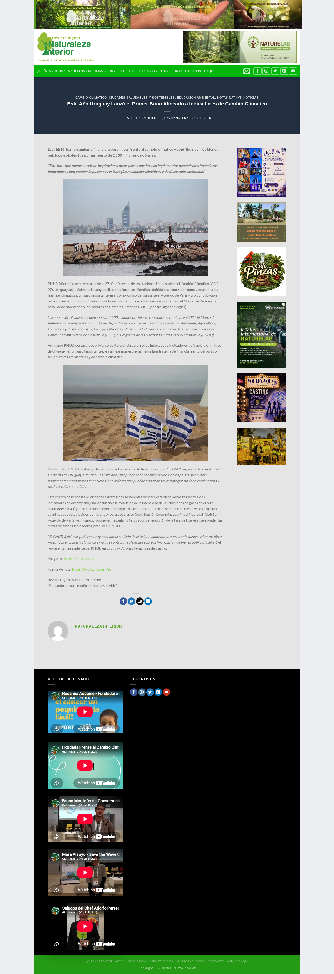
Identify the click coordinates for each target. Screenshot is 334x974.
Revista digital (122, 71)
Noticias (251, 97)
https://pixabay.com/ (80, 558)
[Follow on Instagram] (266, 71)
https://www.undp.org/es (91, 569)
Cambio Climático (91, 97)
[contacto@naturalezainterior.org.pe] (247, 71)
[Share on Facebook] (123, 601)
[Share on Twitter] (131, 601)
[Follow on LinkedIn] (284, 71)
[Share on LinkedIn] (148, 601)
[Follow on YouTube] (293, 71)
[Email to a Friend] (140, 601)
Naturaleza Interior (193, 118)
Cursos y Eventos (153, 71)
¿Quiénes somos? (50, 71)
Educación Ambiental (196, 97)
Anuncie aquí (203, 71)
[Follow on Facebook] (257, 71)
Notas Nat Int (229, 97)
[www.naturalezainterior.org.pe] (62, 47)
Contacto (180, 71)
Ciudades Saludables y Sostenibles (142, 97)
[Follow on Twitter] (275, 71)
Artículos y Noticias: (86, 71)
